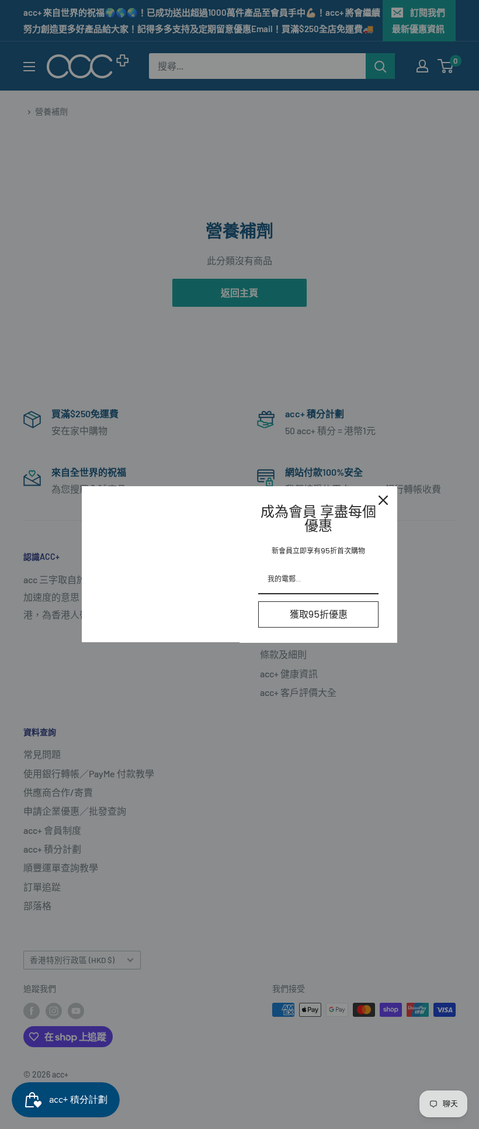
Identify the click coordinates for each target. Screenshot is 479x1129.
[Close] (383, 500)
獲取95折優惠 (319, 614)
